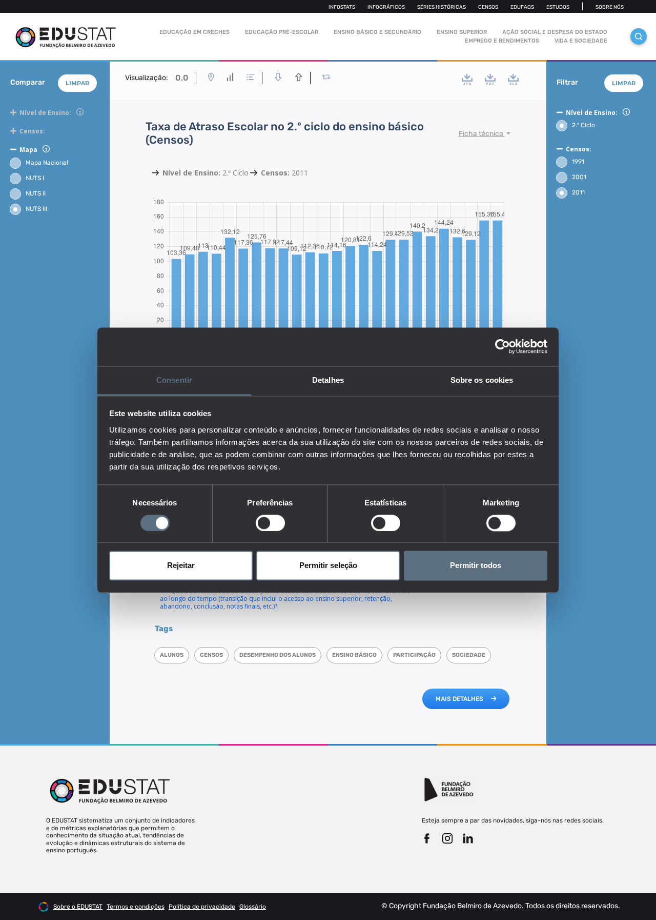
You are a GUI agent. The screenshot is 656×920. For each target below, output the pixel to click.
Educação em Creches (194, 32)
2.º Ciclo (583, 125)
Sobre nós (610, 7)
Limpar (77, 83)
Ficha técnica (482, 133)
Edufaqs (522, 7)
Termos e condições (136, 906)
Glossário (252, 906)
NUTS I (35, 178)
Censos (488, 7)
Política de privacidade (202, 906)
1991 (578, 161)
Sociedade (468, 655)
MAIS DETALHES (459, 698)
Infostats (342, 7)
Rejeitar (181, 565)
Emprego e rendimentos (502, 40)
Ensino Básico (354, 655)
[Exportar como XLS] (513, 79)
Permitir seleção (328, 565)
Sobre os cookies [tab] (482, 380)
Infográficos (386, 7)
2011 (578, 192)
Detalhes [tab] (328, 380)
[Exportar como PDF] (490, 79)
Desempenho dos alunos (277, 655)
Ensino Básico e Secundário (377, 32)
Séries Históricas (441, 7)
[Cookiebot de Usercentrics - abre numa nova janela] (502, 346)
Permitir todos (475, 565)
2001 (579, 177)
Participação (414, 655)
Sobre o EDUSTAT (77, 906)
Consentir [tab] (174, 380)
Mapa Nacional (47, 162)
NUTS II (36, 193)
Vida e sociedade (581, 40)
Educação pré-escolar (281, 32)
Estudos (557, 7)
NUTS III (36, 208)
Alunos (171, 655)
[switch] (270, 523)
